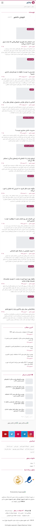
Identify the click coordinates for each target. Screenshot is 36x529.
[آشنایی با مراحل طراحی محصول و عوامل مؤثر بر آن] (25, 94)
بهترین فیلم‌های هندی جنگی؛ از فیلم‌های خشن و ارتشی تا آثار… (14, 380)
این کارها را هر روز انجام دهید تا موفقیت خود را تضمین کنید (20, 220)
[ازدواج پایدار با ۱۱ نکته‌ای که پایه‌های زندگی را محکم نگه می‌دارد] (25, 150)
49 (2, 312)
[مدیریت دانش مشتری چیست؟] (25, 122)
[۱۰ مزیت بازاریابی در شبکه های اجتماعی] (25, 242)
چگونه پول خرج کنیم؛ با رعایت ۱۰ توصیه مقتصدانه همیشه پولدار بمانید (19, 280)
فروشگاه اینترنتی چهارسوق (18, 449)
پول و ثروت (31, 266)
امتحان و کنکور (30, 29)
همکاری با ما (28, 513)
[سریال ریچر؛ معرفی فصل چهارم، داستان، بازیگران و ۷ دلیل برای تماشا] (29, 411)
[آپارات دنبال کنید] (18, 434)
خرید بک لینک (9, 446)
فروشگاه (27, 511)
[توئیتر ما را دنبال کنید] (11, 434)
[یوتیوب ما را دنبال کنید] (5, 434)
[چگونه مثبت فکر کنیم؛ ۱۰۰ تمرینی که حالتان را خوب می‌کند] (25, 180)
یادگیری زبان (30, 296)
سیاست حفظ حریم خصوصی (14, 516)
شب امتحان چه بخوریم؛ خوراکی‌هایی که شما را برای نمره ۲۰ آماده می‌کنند (19, 43)
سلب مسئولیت (25, 516)
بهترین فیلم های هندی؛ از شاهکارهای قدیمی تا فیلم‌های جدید (19, 347)
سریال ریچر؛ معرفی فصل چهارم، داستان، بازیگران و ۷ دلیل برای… (14, 410)
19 (2, 77)
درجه (31, 463)
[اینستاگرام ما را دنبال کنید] (30, 434)
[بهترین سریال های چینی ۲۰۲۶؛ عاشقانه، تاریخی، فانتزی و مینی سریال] (29, 396)
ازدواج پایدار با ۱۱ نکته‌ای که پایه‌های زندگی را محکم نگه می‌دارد (19, 159)
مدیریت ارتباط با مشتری (28, 117)
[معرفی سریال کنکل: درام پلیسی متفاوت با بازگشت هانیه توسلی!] (29, 404)
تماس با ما (20, 513)
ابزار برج (32, 452)
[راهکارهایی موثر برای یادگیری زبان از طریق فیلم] (25, 301)
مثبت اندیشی (30, 176)
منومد (31, 466)
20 (2, 284)
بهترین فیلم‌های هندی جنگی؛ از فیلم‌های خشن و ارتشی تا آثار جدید (19, 339)
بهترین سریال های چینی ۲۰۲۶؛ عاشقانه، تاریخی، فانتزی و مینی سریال (19, 355)
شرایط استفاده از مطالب (11, 513)
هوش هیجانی (30, 59)
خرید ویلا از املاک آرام (29, 449)
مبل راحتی (16, 446)
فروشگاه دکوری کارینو (24, 446)
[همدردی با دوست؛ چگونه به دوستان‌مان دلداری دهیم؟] (25, 63)
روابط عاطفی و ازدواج (29, 146)
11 (2, 223)
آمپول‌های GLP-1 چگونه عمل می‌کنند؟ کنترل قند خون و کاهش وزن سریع (19, 363)
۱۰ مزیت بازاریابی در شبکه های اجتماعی (22, 251)
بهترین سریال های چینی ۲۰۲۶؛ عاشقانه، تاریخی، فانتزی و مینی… (14, 395)
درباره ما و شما (8, 511)
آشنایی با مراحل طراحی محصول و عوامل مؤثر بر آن (19, 102)
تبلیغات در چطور (18, 511)
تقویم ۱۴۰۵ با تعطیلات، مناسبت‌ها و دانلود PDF (21, 332)
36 (2, 193)
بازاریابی (31, 89)
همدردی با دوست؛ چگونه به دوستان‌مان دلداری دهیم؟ (20, 73)
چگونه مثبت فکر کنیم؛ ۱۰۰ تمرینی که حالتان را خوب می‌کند (19, 189)
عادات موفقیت (30, 206)
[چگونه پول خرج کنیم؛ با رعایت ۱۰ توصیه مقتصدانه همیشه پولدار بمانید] (25, 270)
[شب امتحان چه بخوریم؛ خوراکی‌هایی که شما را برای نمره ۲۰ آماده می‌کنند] (25, 33)
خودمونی (32, 446)
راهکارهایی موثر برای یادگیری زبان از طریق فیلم (20, 309)
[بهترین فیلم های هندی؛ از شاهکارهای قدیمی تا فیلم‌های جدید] (29, 389)
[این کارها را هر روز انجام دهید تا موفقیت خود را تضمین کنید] (25, 210)
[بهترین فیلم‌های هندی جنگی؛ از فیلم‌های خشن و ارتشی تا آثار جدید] (29, 381)
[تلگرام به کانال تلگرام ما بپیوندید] (24, 434)
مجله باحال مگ (8, 449)
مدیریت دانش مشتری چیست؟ (25, 130)
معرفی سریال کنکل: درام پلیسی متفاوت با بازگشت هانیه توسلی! (14, 403)
